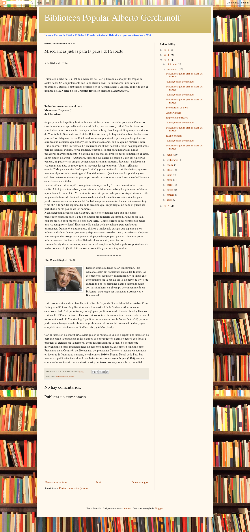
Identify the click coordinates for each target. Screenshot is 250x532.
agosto (170, 165)
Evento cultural (174, 135)
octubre (171, 154)
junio (170, 175)
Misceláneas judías (65, 376)
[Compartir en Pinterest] (107, 372)
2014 (167, 54)
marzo (170, 190)
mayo (170, 179)
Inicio (99, 482)
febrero (171, 194)
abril (169, 184)
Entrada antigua (140, 482)
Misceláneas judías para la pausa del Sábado (184, 75)
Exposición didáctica (177, 117)
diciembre (172, 64)
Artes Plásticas (173, 112)
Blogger (159, 508)
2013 (167, 60)
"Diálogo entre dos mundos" (180, 81)
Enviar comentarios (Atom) (73, 488)
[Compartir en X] (100, 372)
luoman (127, 508)
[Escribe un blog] (97, 372)
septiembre (173, 160)
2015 (167, 49)
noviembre (173, 69)
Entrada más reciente (56, 482)
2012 (167, 206)
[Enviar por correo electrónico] (93, 372)
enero (170, 199)
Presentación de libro (177, 107)
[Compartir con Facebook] (104, 372)
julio (169, 169)
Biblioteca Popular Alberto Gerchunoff (112, 17)
